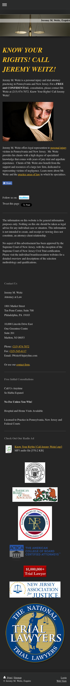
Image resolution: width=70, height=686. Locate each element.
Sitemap (18, 677)
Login (64, 677)
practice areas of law (29, 174)
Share (8, 183)
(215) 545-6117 (18, 351)
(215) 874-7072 (20, 346)
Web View (62, 680)
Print (9, 677)
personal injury (58, 147)
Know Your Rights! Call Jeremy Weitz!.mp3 (38, 446)
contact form (23, 364)
